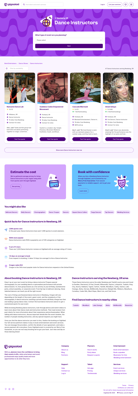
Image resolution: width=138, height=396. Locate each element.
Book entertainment (121, 350)
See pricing (16, 186)
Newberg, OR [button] (62, 18)
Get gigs (90, 368)
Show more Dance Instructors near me (69, 150)
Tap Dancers (109, 212)
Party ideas (91, 352)
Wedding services (120, 373)
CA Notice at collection (125, 387)
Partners (64, 355)
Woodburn (85, 305)
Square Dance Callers (79, 212)
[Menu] (131, 4)
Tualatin (76, 305)
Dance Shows (23, 63)
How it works (92, 350)
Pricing (90, 371)
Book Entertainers (11, 63)
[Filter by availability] (18, 68)
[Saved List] (125, 4)
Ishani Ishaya (110, 107)
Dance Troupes (54, 212)
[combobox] (43, 4)
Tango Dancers (96, 212)
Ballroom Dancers (11, 212)
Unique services (119, 371)
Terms (124, 385)
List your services (115, 4)
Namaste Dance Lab (15, 107)
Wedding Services (123, 212)
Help (63, 368)
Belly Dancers (25, 212)
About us (64, 350)
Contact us (65, 371)
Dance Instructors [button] (76, 22)
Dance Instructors (36, 63)
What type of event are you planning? (51, 35)
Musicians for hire (120, 355)
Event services (118, 368)
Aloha (108, 305)
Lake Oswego (97, 305)
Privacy (131, 385)
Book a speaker (119, 352)
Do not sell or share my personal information (118, 390)
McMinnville (117, 305)
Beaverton (128, 305)
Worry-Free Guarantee (86, 181)
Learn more (83, 191)
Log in (103, 4)
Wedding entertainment (122, 358)
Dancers (66, 212)
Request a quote (93, 355)
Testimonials (92, 373)
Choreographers (39, 212)
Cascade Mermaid (80, 107)
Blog (63, 352)
